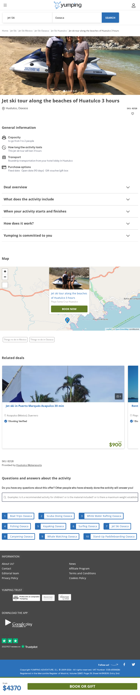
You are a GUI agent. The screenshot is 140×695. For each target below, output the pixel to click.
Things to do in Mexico (15, 339)
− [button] (5, 277)
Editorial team (10, 573)
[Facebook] (124, 665)
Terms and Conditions (82, 573)
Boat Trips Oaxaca (21, 516)
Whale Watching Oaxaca (62, 536)
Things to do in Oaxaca (41, 339)
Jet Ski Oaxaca (120, 526)
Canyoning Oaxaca (21, 536)
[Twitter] (133, 665)
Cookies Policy (77, 578)
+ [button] (5, 271)
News (72, 563)
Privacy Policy (10, 578)
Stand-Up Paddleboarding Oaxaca (114, 536)
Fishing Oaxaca (19, 526)
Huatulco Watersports (29, 465)
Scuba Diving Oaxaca (59, 516)
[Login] (133, 5)
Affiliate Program (79, 568)
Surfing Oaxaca (88, 526)
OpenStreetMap (122, 329)
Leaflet (109, 329)
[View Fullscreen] (5, 285)
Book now (69, 309)
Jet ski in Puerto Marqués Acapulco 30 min (35, 406)
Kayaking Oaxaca (53, 526)
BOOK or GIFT (82, 686)
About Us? (8, 563)
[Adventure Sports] (67, 5)
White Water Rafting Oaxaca (104, 516)
